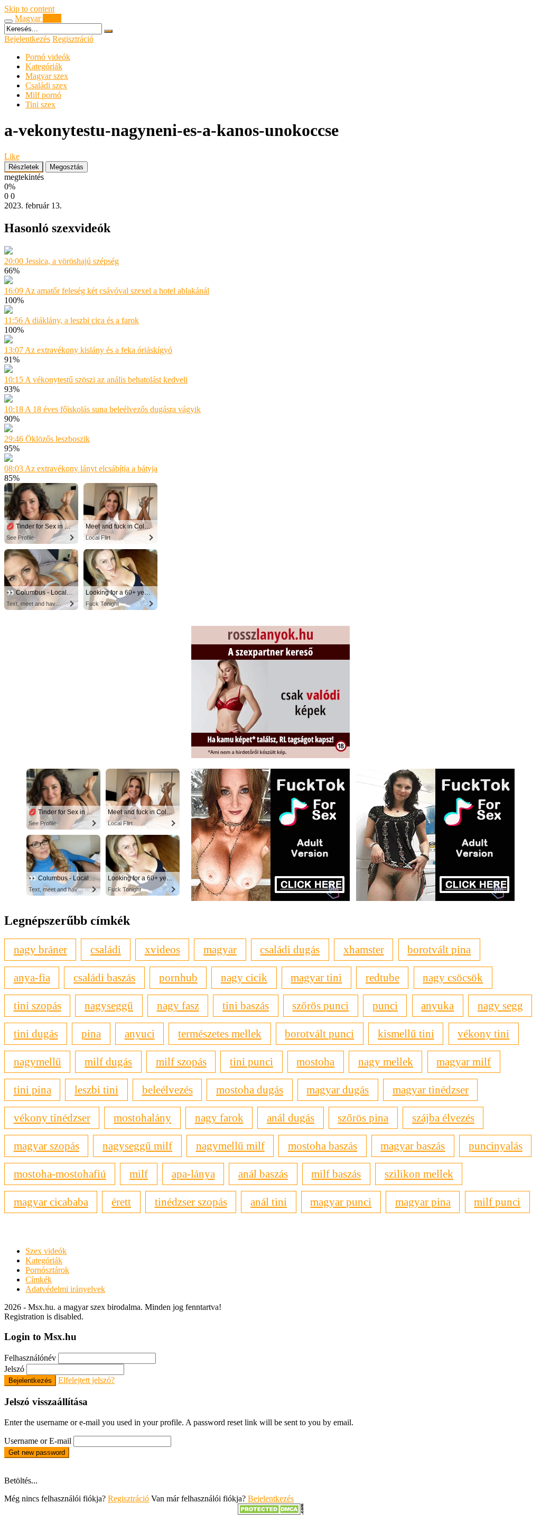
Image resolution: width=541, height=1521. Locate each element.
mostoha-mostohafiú (60, 1174)
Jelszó (14, 1368)
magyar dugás (337, 1089)
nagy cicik (244, 977)
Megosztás (66, 167)
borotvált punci (319, 1033)
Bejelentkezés (27, 38)
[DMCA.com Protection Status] (271, 1511)
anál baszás (263, 1174)
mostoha (315, 1061)
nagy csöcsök (453, 977)
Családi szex (46, 85)
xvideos (162, 949)
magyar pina (423, 1202)
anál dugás (290, 1118)
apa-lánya (193, 1174)
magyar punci (340, 1202)
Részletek (23, 167)
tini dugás (36, 1033)
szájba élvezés (443, 1118)
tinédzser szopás (191, 1202)
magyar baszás (412, 1146)
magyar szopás (46, 1146)
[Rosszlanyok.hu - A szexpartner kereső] (270, 755)
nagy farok (219, 1118)
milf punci (497, 1202)
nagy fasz (178, 1005)
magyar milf (463, 1061)
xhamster (363, 949)
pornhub (178, 977)
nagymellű (37, 1061)
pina (91, 1033)
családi (105, 949)
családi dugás (290, 949)
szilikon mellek (419, 1174)
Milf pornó (43, 94)
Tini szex (40, 104)
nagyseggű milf (137, 1146)
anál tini (268, 1202)
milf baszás (336, 1174)
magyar (220, 949)
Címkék (38, 1279)
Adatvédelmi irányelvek (65, 1289)
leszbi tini (96, 1089)
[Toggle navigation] (8, 21)
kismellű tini (406, 1033)
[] (108, 31)
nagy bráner (40, 949)
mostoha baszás (322, 1146)
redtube (382, 977)
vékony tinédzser (52, 1118)
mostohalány (142, 1118)
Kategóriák (43, 66)
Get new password (36, 1452)
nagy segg (500, 1005)
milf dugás (108, 1061)
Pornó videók (47, 56)
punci (385, 1005)
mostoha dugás (249, 1089)
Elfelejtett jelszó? (86, 1380)
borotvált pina (439, 949)
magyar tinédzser (431, 1089)
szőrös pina (363, 1118)
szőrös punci (320, 1005)
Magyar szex (46, 75)
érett (121, 1202)
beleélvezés (167, 1089)
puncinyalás (496, 1146)
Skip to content (29, 8)
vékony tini (483, 1033)
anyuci (140, 1033)
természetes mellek (220, 1033)
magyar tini (316, 977)
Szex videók (46, 1250)
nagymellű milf (230, 1146)
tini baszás (245, 1005)
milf (138, 1174)
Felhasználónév (30, 1357)
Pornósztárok (47, 1269)
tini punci (251, 1061)
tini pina (32, 1089)
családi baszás (104, 977)
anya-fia (32, 977)
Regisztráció (73, 38)
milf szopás (181, 1061)
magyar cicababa (51, 1202)
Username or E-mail (37, 1440)
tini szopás (37, 1005)
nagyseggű (109, 1005)
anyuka (437, 1005)
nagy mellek (385, 1061)
